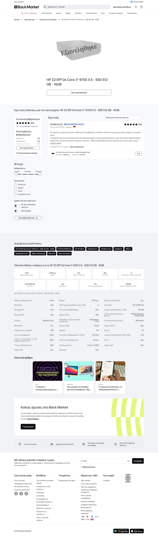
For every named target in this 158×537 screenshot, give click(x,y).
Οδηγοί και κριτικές (43, 508)
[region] (79, 378)
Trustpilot (106, 480)
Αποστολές (40, 496)
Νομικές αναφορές (88, 501)
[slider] (16, 174)
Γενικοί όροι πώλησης (89, 484)
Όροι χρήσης (85, 480)
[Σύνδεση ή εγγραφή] (136, 7)
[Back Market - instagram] (16, 493)
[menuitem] (46, 13)
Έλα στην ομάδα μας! (22, 490)
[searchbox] (78, 7)
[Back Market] (26, 7)
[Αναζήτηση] (45, 7)
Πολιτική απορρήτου (88, 487)
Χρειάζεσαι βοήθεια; (122, 7)
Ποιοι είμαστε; (19, 480)
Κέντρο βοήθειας (42, 505)
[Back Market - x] (26, 493)
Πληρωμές (40, 492)
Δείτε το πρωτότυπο (77, 147)
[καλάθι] (141, 7)
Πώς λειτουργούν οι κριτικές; (28, 153)
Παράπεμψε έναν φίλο (67, 480)
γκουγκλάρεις (33, 418)
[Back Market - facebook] (21, 493)
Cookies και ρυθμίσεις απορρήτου (89, 491)
